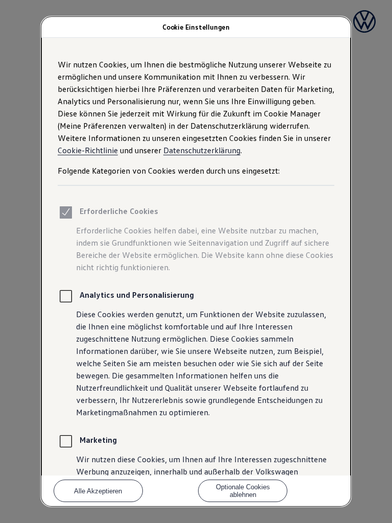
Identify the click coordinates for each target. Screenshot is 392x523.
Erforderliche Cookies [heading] (119, 211)
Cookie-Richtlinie (88, 150)
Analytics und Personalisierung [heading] (137, 295)
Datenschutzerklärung (201, 150)
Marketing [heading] (98, 440)
